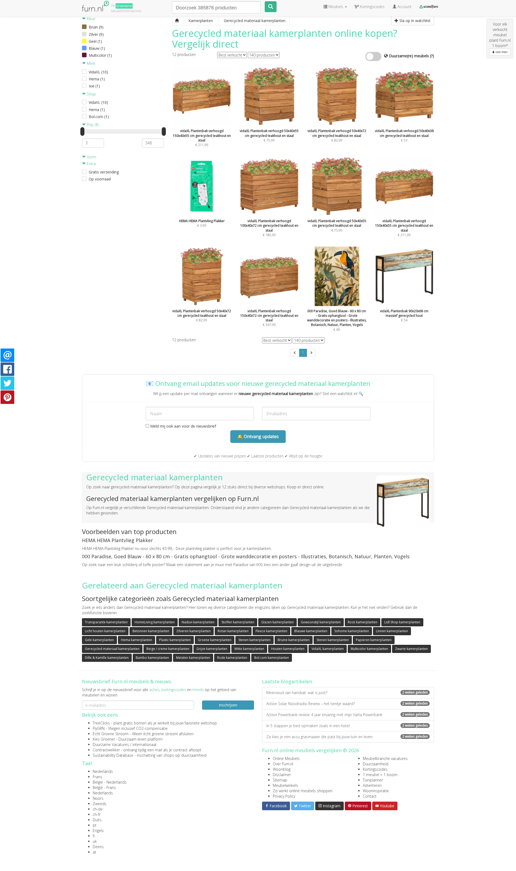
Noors (98, 798)
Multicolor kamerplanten (369, 648)
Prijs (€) (92, 124)
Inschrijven (228, 705)
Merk (90, 63)
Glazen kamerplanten (277, 622)
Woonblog (282, 769)
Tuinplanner (373, 780)
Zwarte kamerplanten (411, 648)
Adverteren (372, 785)
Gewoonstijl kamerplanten (321, 622)
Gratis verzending (104, 172)
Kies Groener (104, 739)
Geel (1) (95, 41)
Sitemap (280, 780)
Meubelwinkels (285, 785)
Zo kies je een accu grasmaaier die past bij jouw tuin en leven (347, 736)
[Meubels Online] (176, 20)
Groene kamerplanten (214, 640)
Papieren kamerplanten (374, 640)
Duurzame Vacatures (111, 744)
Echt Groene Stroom (110, 733)
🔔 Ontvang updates (258, 436)
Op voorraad (100, 179)
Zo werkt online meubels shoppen (302, 790)
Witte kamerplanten (249, 648)
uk (95, 841)
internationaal (144, 744)
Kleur (90, 18)
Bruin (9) (96, 27)
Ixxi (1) (94, 85)
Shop (91, 94)
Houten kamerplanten (287, 648)
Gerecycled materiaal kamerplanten (112, 648)
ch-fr (97, 814)
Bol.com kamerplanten (271, 657)
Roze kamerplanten (362, 622)
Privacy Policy (284, 796)
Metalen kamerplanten (193, 657)
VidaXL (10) (98, 71)
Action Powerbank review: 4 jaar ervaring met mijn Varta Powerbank (347, 714)
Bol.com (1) (99, 116)
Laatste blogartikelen (287, 681)
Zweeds (99, 803)
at (94, 852)
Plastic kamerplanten (175, 640)
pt (94, 825)
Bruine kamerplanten (294, 640)
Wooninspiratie (376, 790)
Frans (97, 776)
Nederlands (103, 771)
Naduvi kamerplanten (198, 622)
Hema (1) (97, 78)
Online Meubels (286, 758)
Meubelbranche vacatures (385, 758)
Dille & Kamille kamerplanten (107, 657)
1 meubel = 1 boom (380, 774)
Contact (370, 796)
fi (94, 835)
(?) (432, 55)
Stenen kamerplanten (254, 640)
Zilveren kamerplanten (193, 631)
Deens (98, 846)
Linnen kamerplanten (392, 631)
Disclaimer (282, 774)
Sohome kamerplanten (351, 631)
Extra (91, 163)
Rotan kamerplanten (233, 631)
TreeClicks (101, 723)
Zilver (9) (96, 34)
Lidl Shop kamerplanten (402, 622)
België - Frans (104, 787)
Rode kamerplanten (232, 657)
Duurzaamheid (375, 763)
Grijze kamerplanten (211, 648)
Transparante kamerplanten (106, 622)
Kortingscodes (375, 769)
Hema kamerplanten (136, 640)
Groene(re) (124, 5)
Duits (97, 819)
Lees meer (501, 52)
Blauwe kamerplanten (310, 631)
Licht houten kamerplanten (105, 631)
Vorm (91, 156)
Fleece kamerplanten (271, 631)
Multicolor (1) (100, 55)
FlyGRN (99, 728)
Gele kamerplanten (99, 640)
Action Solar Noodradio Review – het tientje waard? (347, 703)
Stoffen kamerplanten (237, 622)
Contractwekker (106, 749)
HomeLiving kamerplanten (155, 622)
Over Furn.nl (283, 763)
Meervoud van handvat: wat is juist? (347, 692)
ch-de (98, 809)
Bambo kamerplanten (152, 657)
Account (403, 6)
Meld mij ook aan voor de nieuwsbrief (182, 426)
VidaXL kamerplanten (327, 648)
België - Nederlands (110, 782)
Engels (98, 830)
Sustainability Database (113, 755)
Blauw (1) (97, 48)
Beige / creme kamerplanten (167, 648)
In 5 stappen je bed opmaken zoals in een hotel (347, 725)
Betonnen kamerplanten (150, 631)
